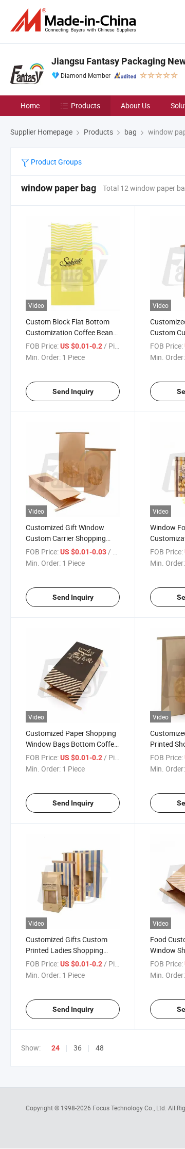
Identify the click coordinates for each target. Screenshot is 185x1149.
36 (77, 1048)
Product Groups (55, 162)
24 (55, 1048)
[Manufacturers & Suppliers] (75, 20)
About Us (135, 105)
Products (85, 105)
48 (100, 1048)
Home (30, 105)
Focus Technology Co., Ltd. (130, 1108)
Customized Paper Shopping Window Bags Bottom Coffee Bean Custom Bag (72, 744)
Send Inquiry (73, 391)
